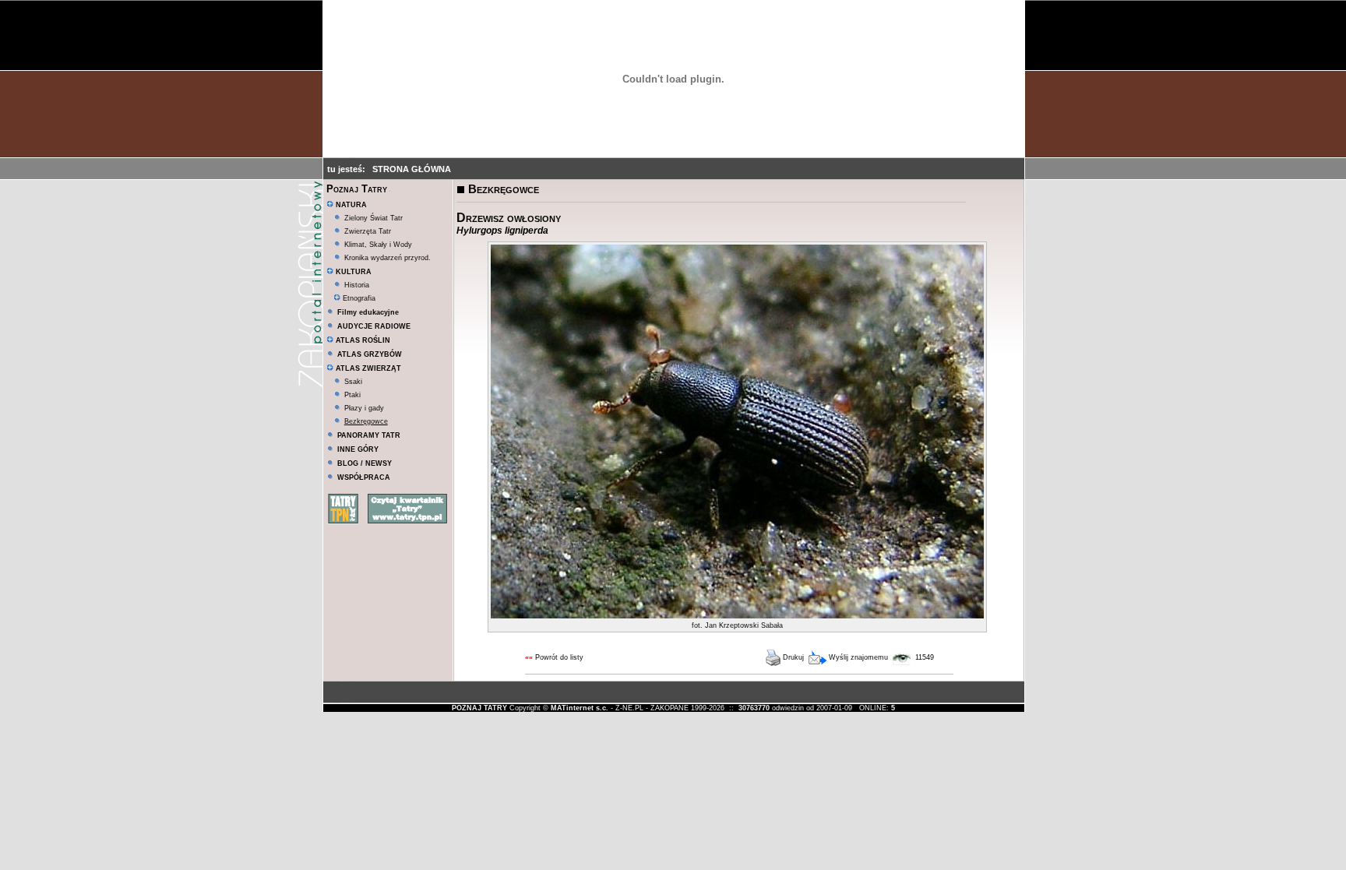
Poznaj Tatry (356, 189)
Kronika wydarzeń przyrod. (387, 258)
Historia (356, 285)
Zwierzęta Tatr (367, 231)
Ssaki (353, 382)
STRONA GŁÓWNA (411, 169)
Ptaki (352, 395)
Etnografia (357, 298)
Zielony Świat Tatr (373, 218)
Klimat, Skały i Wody (378, 244)
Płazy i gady (364, 408)
